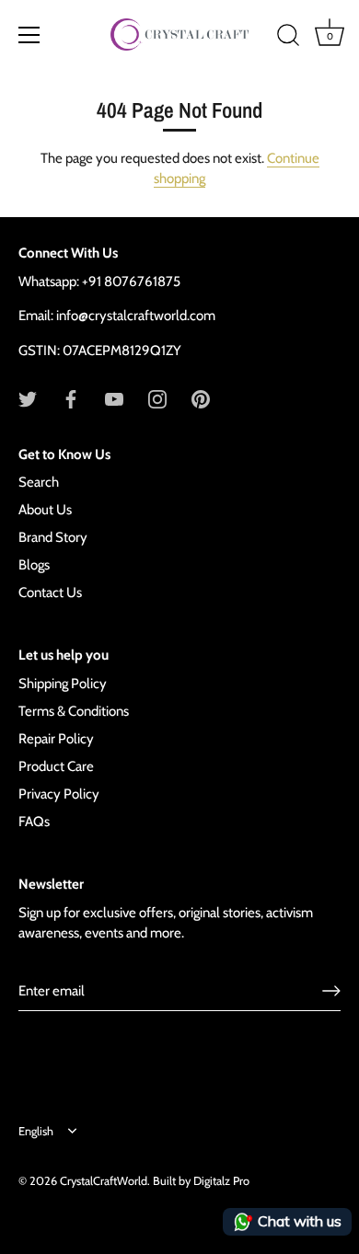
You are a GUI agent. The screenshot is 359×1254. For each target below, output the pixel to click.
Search (38, 482)
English (35, 1131)
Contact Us (50, 592)
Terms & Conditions (73, 711)
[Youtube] (114, 398)
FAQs (34, 821)
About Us (45, 509)
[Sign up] (331, 991)
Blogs (34, 565)
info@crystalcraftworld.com (135, 315)
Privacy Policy (58, 794)
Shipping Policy (62, 683)
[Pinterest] (200, 398)
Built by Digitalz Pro (201, 1181)
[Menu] (29, 35)
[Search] (288, 37)
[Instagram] (157, 398)
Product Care (56, 766)
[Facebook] (71, 398)
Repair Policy (56, 739)
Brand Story (52, 537)
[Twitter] (27, 398)
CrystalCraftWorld (103, 1181)
